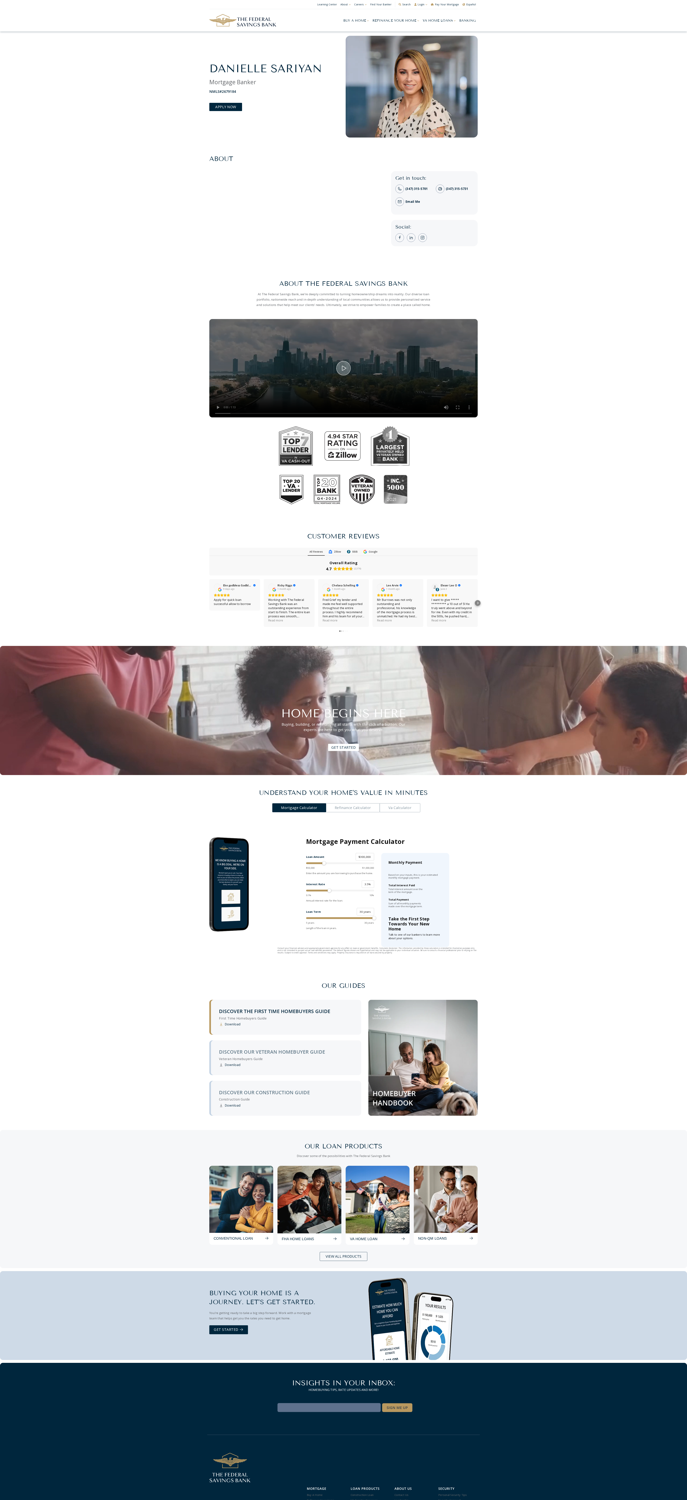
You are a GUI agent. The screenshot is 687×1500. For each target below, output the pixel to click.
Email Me (412, 202)
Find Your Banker (380, 4)
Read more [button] (275, 620)
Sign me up (397, 1407)
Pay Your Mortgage (447, 4)
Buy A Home (354, 21)
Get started (226, 1329)
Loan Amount (315, 857)
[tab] (286, 1017)
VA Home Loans (438, 21)
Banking (467, 21)
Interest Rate (315, 884)
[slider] (340, 863)
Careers (359, 4)
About (344, 4)
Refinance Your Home (394, 21)
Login (421, 4)
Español (471, 4)
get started (343, 747)
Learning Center (327, 4)
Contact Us (401, 1495)
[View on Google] (217, 587)
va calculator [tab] (400, 807)
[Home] (242, 20)
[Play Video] (343, 368)
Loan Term (313, 911)
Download (229, 1024)
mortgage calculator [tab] (299, 807)
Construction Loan (362, 1495)
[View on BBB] (434, 587)
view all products (343, 1256)
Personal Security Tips (452, 1495)
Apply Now (225, 106)
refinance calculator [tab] (353, 807)
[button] (209, 603)
